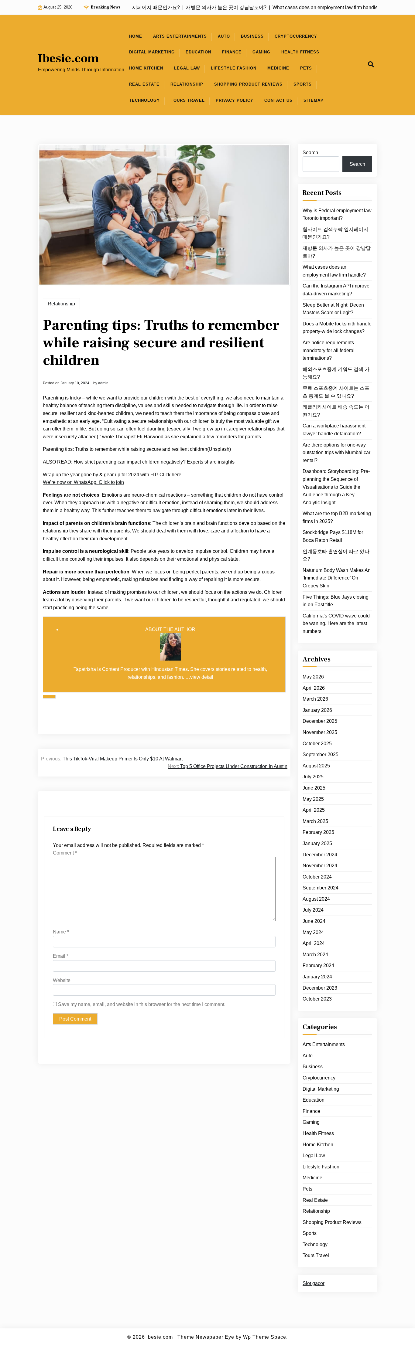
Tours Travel (188, 100)
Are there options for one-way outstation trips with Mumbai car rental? (336, 452)
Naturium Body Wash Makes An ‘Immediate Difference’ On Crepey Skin (337, 578)
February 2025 (318, 832)
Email (60, 956)
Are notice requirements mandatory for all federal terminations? (329, 350)
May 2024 (313, 932)
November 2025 (320, 732)
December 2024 (320, 854)
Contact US (278, 100)
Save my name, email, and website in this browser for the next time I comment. (141, 1004)
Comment (65, 852)
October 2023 (317, 998)
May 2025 (313, 798)
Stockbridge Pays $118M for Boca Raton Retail (333, 536)
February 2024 (318, 965)
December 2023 (320, 987)
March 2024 (315, 954)
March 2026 (315, 699)
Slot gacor (313, 1283)
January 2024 (317, 976)
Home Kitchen (146, 68)
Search (310, 152)
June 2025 (314, 787)
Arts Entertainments (180, 36)
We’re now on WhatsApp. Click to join (83, 482)
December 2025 (320, 721)
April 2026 (314, 687)
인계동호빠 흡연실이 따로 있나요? (336, 555)
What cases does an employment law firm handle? (334, 270)
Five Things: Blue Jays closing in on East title (336, 600)
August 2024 (316, 899)
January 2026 (317, 710)
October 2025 (317, 743)
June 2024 (314, 921)
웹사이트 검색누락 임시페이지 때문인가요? (335, 233)
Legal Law (187, 68)
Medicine (278, 68)
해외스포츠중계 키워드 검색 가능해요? (336, 373)
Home (135, 36)
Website (61, 980)
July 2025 (313, 776)
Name (61, 931)
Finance (232, 52)
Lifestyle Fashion (233, 68)
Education (198, 52)
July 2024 (313, 910)
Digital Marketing (152, 52)
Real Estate (144, 84)
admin (103, 383)
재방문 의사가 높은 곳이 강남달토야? (337, 252)
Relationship (186, 84)
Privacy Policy (234, 100)
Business (252, 36)
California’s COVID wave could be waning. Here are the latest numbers (336, 623)
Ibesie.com (68, 58)
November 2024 (320, 865)
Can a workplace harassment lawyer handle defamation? (334, 429)
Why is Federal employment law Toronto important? (337, 214)
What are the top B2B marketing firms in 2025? (337, 517)
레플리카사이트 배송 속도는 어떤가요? (336, 410)
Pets (306, 68)
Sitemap (314, 100)
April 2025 (314, 810)
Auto (224, 36)
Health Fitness (300, 52)
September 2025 (320, 754)
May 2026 (313, 676)
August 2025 (316, 765)
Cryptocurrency (296, 36)
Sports (302, 84)
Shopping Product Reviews (248, 84)
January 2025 (317, 843)
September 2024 (320, 887)
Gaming (261, 52)
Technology (144, 100)
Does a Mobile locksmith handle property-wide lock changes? (337, 327)
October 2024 (317, 876)
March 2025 (315, 821)
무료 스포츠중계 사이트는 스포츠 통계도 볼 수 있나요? (336, 392)
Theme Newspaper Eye (205, 1337)
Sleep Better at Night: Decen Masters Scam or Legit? (333, 308)
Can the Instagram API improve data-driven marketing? (336, 289)
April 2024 (314, 943)
